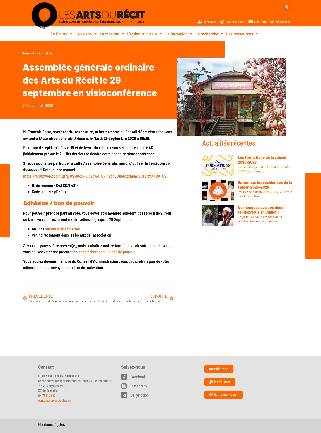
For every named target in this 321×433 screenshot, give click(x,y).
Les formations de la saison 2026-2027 (262, 160)
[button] (286, 7)
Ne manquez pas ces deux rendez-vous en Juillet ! (260, 210)
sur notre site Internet (62, 228)
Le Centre (59, 33)
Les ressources (239, 33)
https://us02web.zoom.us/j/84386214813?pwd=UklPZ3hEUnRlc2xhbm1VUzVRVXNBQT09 (94, 176)
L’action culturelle (142, 33)
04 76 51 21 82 (46, 396)
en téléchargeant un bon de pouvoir (106, 251)
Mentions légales (51, 424)
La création (109, 33)
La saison (84, 33)
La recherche (206, 33)
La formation (176, 33)
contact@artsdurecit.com (54, 400)
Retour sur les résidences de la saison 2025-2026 (265, 185)
